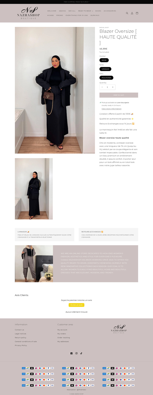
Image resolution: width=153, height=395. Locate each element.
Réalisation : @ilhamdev (76, 390)
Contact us (19, 330)
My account (62, 330)
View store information (111, 109)
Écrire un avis (76, 305)
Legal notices (20, 334)
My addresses (63, 342)
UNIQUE (105, 69)
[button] (85, 11)
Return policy (20, 338)
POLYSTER (106, 78)
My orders (61, 334)
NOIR (104, 60)
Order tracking (63, 338)
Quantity (102, 83)
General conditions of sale (26, 342)
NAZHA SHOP (79, 394)
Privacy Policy (21, 345)
